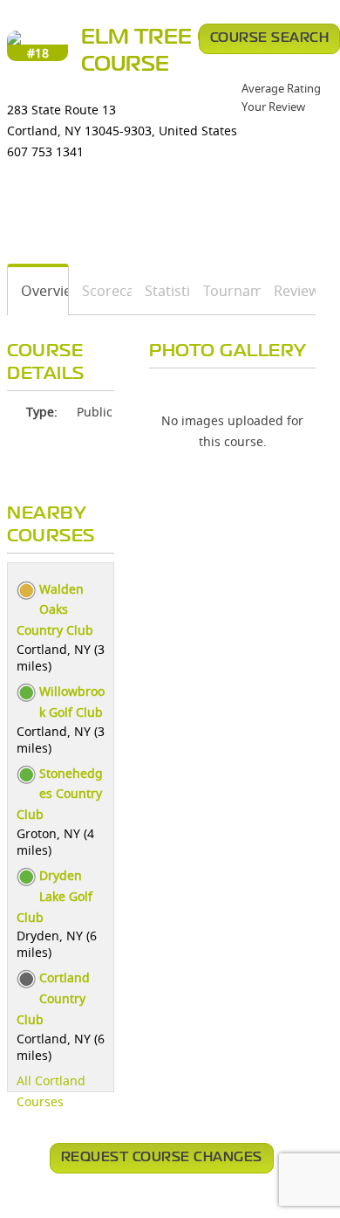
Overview (38, 290)
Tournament (225, 290)
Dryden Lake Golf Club (54, 896)
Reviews (288, 290)
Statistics (161, 290)
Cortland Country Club (53, 998)
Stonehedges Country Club (60, 794)
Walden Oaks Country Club (55, 610)
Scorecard (100, 290)
